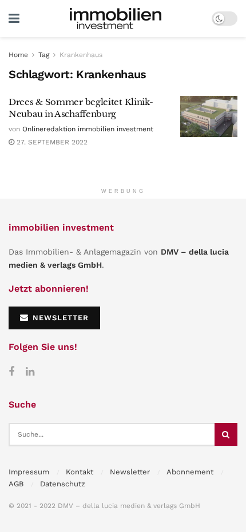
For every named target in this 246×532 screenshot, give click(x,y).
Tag (43, 55)
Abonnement (189, 471)
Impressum (29, 471)
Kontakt (79, 471)
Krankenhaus (80, 55)
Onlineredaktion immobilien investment (87, 129)
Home (18, 55)
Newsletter (130, 471)
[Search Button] (226, 434)
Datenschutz (62, 483)
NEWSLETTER (59, 317)
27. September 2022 (51, 142)
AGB (16, 483)
